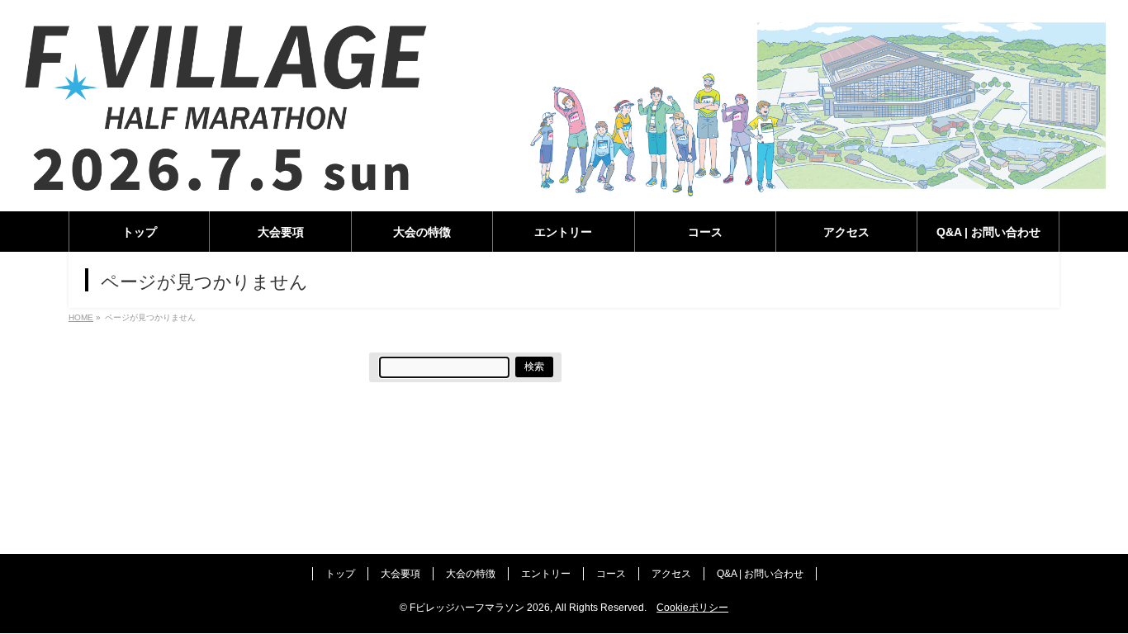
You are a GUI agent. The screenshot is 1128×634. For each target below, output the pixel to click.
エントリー (546, 574)
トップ (340, 574)
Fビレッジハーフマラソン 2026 (480, 607)
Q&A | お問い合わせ (760, 574)
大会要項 (400, 574)
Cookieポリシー (692, 607)
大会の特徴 (470, 574)
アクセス (671, 574)
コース (611, 574)
